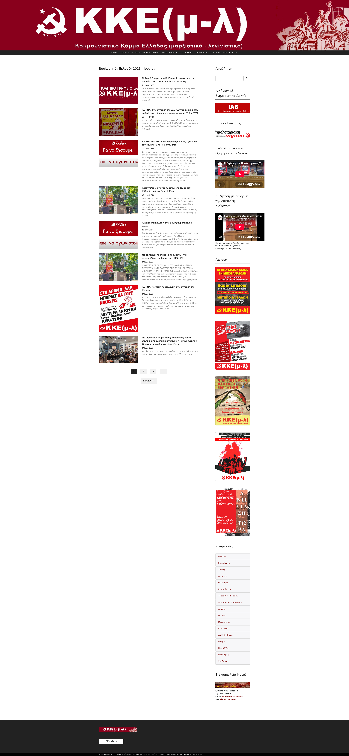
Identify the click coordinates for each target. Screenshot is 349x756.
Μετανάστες (224, 622)
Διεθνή (221, 569)
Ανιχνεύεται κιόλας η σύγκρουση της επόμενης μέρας (167, 224)
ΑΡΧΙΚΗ (114, 53)
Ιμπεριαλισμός (224, 589)
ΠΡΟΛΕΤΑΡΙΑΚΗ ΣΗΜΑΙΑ (146, 53)
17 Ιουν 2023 (147, 262)
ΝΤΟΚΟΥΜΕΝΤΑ (169, 53)
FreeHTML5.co (197, 754)
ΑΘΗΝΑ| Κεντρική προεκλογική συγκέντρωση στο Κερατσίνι (168, 289)
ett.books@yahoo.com (232, 696)
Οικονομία (223, 583)
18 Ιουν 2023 (148, 230)
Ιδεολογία (223, 628)
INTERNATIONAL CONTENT (225, 53)
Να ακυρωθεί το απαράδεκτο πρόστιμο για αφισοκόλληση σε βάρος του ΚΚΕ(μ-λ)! (164, 257)
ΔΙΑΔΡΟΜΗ (186, 53)
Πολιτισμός (223, 655)
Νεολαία (222, 615)
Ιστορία (221, 641)
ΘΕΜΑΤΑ (110, 741)
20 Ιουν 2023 (148, 148)
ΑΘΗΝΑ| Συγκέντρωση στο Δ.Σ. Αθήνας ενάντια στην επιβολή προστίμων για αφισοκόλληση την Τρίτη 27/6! (170, 112)
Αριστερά (222, 576)
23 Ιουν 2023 (148, 117)
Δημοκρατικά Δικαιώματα (230, 602)
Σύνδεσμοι (223, 661)
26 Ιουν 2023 (148, 85)
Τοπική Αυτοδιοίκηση (227, 596)
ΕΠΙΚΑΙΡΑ (126, 53)
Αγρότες (222, 609)
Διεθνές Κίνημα (225, 635)
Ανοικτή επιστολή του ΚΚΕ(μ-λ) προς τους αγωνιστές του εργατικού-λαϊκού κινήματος (169, 143)
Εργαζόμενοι (224, 563)
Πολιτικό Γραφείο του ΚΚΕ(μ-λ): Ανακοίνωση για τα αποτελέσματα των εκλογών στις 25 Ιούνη (168, 80)
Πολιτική (222, 556)
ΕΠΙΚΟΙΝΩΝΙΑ (202, 53)
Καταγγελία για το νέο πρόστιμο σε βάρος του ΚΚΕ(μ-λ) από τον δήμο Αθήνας (166, 190)
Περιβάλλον (223, 648)
